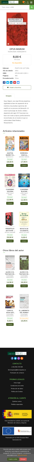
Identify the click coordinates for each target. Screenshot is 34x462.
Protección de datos (17, 389)
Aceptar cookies (12, 459)
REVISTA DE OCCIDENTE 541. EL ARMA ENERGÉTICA (24, 230)
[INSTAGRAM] (18, 358)
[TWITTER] (15, 358)
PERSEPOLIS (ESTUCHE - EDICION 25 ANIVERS (10, 229)
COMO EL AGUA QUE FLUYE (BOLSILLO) (10, 311)
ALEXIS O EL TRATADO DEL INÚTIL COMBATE (24, 273)
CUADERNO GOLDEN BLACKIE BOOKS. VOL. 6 (10, 190)
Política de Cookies (17, 391)
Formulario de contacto (17, 373)
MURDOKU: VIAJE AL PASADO (24, 154)
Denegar (23, 459)
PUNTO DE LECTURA (22, 68)
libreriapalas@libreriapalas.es (17, 370)
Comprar (9, 165)
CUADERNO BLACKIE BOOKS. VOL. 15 (24, 190)
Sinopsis (9, 96)
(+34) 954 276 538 (17, 367)
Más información (22, 455)
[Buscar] (31, 7)
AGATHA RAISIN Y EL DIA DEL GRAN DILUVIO (10, 154)
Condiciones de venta (17, 386)
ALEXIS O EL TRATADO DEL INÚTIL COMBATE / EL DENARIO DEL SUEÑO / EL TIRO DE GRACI (10, 273)
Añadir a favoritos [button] (15, 88)
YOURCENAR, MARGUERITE (17, 52)
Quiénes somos (17, 401)
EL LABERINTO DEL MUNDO (24, 311)
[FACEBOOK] (12, 358)
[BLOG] (21, 358)
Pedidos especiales (17, 404)
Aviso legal (17, 383)
